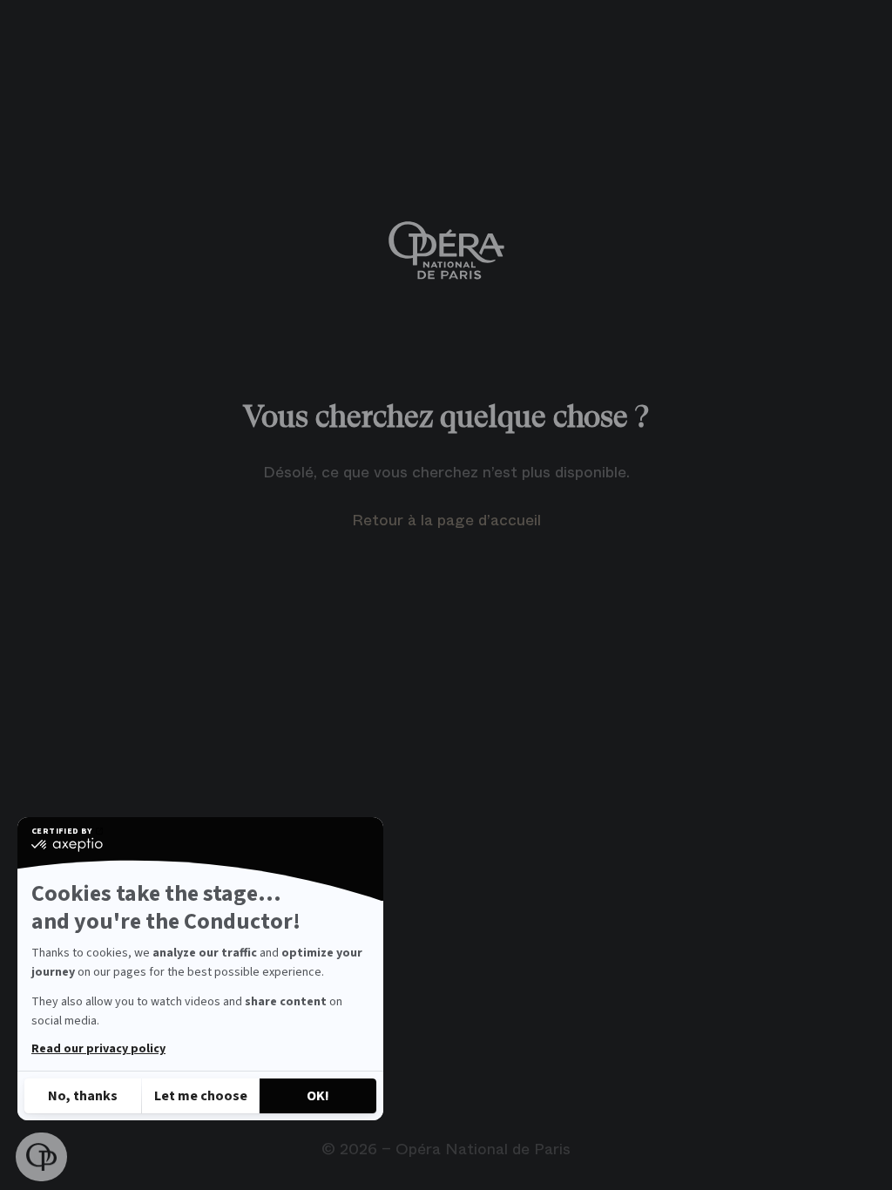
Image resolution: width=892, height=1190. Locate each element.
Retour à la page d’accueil (446, 520)
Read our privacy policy (98, 1049)
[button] (41, 1157)
